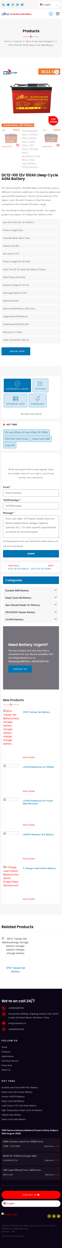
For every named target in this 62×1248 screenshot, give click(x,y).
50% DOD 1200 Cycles (16, 438)
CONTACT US (20, 669)
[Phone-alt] (3, 5)
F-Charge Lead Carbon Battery (39, 868)
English (47, 4)
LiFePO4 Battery (14, 619)
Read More (29, 757)
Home (7, 41)
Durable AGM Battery (17, 590)
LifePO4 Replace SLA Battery (38, 834)
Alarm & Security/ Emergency (40, 41)
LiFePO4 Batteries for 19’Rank (38, 766)
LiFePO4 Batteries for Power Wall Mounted (38, 802)
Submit (31, 553)
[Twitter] (22, 5)
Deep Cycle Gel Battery (18, 597)
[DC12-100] (31, 97)
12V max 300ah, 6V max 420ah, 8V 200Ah (26, 432)
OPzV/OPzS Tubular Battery (20, 612)
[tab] (17, 385)
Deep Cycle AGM (41, 438)
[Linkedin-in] (17, 5)
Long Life (10, 445)
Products (18, 41)
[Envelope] (8, 5)
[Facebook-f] (13, 5)
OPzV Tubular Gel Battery (36, 712)
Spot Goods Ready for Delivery (22, 605)
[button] (58, 14)
